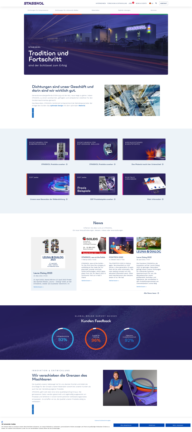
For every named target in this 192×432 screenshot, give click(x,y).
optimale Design (56, 106)
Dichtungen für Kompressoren (38, 10)
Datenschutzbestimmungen (102, 420)
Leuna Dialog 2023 (43, 273)
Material (82, 106)
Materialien (95, 10)
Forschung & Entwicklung (117, 3)
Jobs (131, 3)
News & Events (141, 3)
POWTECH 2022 (116, 257)
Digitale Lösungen (124, 10)
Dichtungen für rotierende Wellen (66, 10)
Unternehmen (101, 3)
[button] (156, 3)
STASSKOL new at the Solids (93, 257)
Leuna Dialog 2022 (144, 257)
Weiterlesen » (38, 287)
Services (153, 10)
